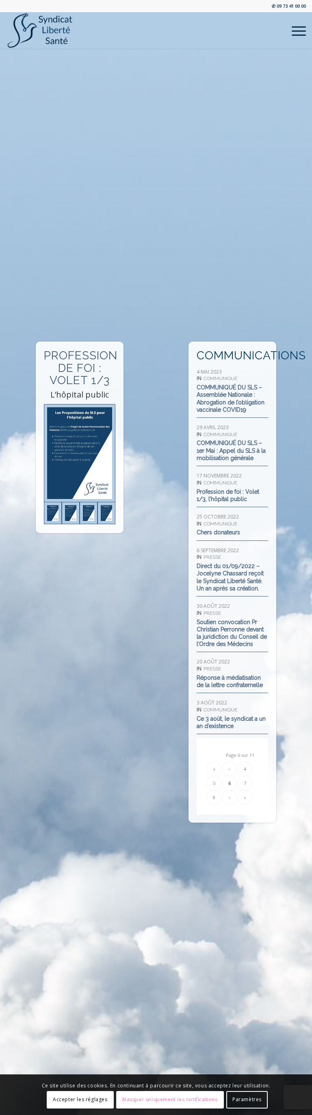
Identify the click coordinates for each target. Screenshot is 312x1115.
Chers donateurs (218, 532)
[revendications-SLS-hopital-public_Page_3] (71, 513)
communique (220, 378)
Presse (212, 557)
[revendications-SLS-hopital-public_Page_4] (79, 453)
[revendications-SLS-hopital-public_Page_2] (89, 513)
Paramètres (247, 1099)
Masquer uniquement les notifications (170, 1099)
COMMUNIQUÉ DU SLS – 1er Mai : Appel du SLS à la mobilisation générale (231, 450)
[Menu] (295, 30)
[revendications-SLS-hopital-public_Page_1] (106, 513)
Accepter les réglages (80, 1099)
